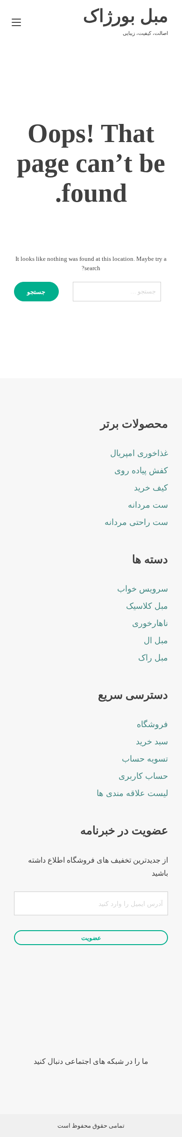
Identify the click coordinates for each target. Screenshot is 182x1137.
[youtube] (78, 1021)
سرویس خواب (142, 588)
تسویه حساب (145, 758)
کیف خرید (151, 487)
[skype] (52, 1021)
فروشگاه (152, 724)
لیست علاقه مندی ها (132, 793)
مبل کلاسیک (147, 606)
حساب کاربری (143, 776)
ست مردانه (148, 505)
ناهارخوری (150, 623)
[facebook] (129, 1021)
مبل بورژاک (125, 16)
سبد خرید (152, 741)
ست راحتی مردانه (136, 522)
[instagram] (104, 1021)
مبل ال (156, 640)
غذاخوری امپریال (139, 453)
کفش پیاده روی (141, 470)
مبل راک (153, 657)
